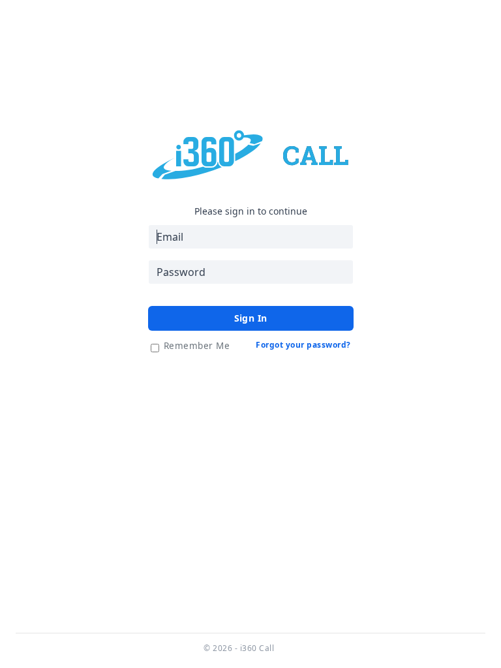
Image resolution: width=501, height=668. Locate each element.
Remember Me (197, 345)
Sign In (250, 318)
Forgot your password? (303, 344)
